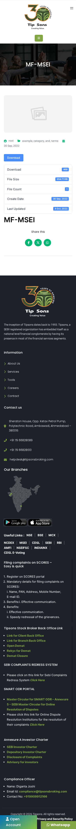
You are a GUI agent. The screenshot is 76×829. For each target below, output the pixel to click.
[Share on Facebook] (28, 242)
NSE (29, 535)
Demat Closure (17, 656)
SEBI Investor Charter (22, 747)
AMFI (7, 548)
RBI (59, 543)
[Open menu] (71, 8)
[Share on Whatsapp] (47, 242)
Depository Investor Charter (26, 752)
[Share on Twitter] (38, 242)
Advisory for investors (22, 762)
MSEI (23, 543)
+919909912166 (35, 796)
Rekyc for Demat (19, 651)
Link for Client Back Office (25, 635)
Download (13, 157)
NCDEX (9, 543)
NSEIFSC (23, 548)
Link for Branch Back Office (26, 640)
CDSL (36, 543)
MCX (52, 535)
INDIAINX (40, 548)
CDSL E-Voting (14, 552)
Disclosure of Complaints (24, 757)
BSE (40, 535)
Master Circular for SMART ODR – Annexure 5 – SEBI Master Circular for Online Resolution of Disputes (37, 704)
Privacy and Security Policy (55, 818)
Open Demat (16, 646)
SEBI (48, 543)
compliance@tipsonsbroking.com (43, 791)
